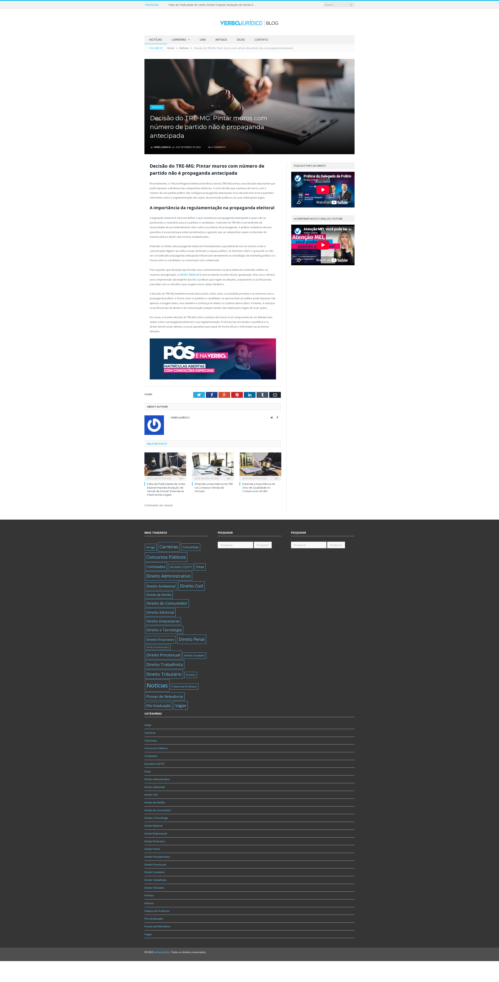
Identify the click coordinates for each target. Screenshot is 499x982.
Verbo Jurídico (162, 147)
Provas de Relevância (164, 695)
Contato (261, 39)
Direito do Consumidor (166, 602)
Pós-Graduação (158, 705)
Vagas (180, 705)
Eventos (191, 674)
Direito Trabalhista (164, 664)
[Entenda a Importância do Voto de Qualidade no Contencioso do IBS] (260, 465)
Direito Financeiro (160, 639)
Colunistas (191, 546)
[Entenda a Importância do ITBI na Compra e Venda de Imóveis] (213, 465)
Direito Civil (191, 585)
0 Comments (218, 147)
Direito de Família (158, 594)
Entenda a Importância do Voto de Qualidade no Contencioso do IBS (258, 487)
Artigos (221, 39)
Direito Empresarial (162, 620)
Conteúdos (155, 566)
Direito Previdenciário (157, 646)
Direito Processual (163, 654)
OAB (203, 39)
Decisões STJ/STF (181, 566)
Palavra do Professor (184, 686)
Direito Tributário (163, 673)
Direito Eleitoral (188, 274)
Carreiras (179, 39)
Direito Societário (194, 655)
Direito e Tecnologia (164, 629)
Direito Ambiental (161, 585)
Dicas (241, 39)
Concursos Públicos (166, 556)
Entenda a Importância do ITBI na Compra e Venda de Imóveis (208, 5)
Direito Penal (192, 639)
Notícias (155, 39)
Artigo (150, 547)
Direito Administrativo (168, 575)
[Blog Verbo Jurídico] (249, 22)
